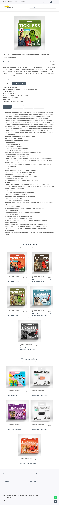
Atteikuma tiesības (13, 97)
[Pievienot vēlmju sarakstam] (27, 83)
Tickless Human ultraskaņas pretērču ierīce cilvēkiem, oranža (17, 280)
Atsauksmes (39, 107)
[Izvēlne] (55, 2)
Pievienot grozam (19, 83)
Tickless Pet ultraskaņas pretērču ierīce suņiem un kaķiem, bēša (41, 314)
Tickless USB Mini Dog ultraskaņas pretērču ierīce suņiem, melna (41, 428)
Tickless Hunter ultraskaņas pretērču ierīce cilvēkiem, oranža (41, 280)
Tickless (12, 79)
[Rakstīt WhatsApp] (55, 497)
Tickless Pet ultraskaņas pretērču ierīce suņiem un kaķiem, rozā (17, 428)
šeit (36, 89)
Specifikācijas (18, 107)
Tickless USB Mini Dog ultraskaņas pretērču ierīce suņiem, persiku (41, 394)
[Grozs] (51, 2)
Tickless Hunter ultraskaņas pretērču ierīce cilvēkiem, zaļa (17, 314)
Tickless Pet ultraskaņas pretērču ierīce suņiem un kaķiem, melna (29, 348)
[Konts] (44, 2)
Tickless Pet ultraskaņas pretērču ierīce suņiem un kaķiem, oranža (29, 462)
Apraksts (7, 107)
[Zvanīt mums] (55, 501)
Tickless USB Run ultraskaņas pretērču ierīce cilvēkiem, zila (17, 394)
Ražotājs (28, 107)
